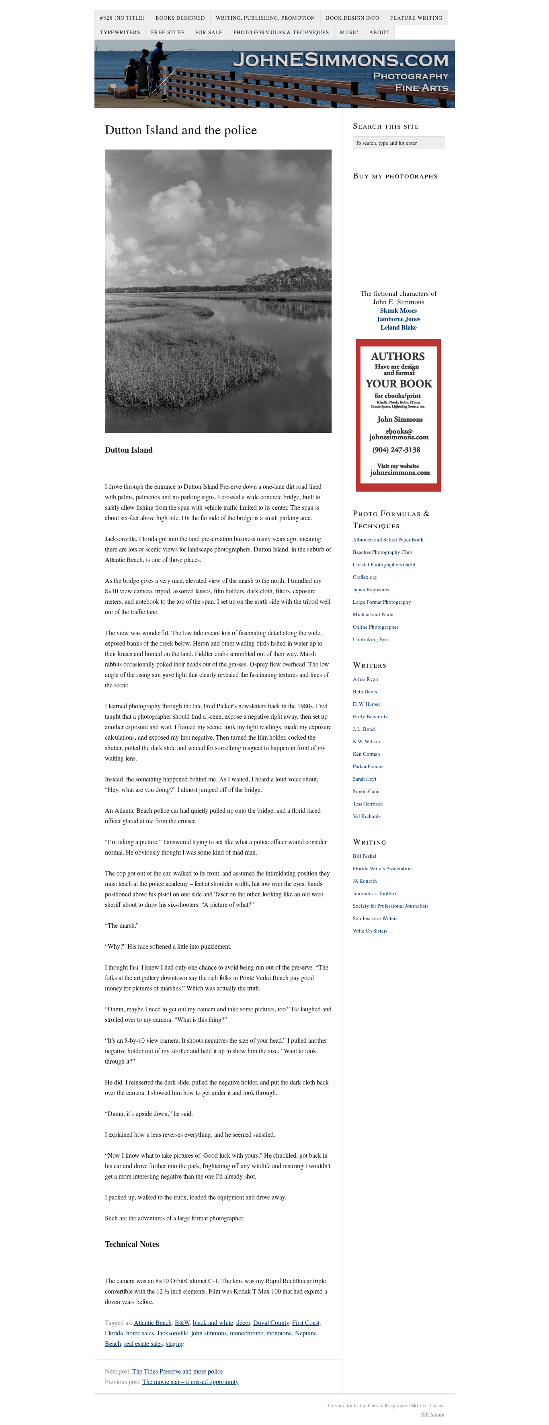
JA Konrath (365, 880)
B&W (182, 1322)
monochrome (246, 1333)
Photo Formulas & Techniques (281, 32)
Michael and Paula (373, 614)
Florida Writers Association (382, 868)
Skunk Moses (398, 310)
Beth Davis (365, 691)
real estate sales (143, 1343)
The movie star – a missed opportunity (190, 1381)
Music (349, 32)
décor (243, 1322)
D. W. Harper (366, 703)
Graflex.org (365, 576)
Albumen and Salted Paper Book (388, 539)
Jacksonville (172, 1333)
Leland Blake (399, 327)
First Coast (306, 1322)
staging (175, 1343)
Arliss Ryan (365, 679)
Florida (114, 1333)
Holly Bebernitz (370, 716)
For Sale (209, 32)
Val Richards (367, 816)
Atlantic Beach (153, 1322)
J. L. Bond (364, 728)
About (379, 32)
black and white (213, 1322)
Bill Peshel (365, 855)
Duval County (271, 1322)
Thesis (436, 1405)
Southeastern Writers (375, 918)
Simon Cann (366, 791)
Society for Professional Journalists (390, 905)
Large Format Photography (382, 601)
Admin (433, 1414)
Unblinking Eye (370, 639)
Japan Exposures (371, 589)
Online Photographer (375, 626)
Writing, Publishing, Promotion (265, 17)
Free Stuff (167, 32)
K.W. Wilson (366, 741)
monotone (279, 1333)
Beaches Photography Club (382, 552)
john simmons (209, 1333)
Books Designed (180, 17)
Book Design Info (352, 17)
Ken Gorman (366, 753)
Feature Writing (416, 17)
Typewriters (120, 32)
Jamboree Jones (398, 318)
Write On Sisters (370, 930)
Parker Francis (368, 766)
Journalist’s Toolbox (375, 893)
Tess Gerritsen (368, 803)
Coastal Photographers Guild (384, 564)
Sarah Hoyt (365, 778)
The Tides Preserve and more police (177, 1371)
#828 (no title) (122, 17)
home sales (140, 1333)
